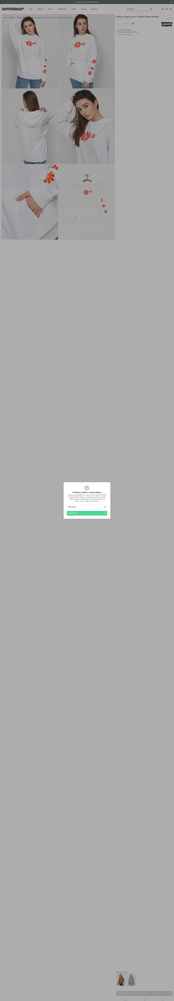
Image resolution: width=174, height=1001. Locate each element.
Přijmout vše (73, 513)
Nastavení (72, 507)
